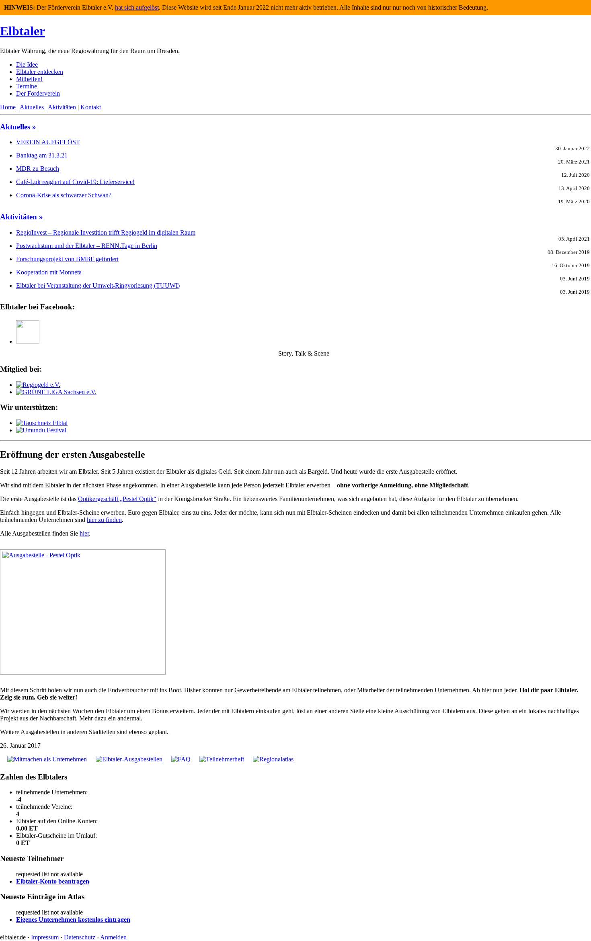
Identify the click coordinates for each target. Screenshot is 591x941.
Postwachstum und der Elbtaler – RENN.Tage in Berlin (86, 245)
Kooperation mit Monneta (49, 272)
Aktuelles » (18, 127)
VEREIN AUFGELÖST (48, 142)
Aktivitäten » (21, 217)
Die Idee (27, 64)
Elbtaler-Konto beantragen (52, 881)
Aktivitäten (62, 107)
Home (8, 107)
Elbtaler (22, 31)
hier (84, 533)
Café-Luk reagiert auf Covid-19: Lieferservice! (75, 181)
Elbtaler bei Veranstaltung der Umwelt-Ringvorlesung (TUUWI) (98, 285)
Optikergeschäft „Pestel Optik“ (117, 498)
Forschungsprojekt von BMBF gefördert (67, 259)
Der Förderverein (38, 93)
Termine (26, 86)
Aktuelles (32, 107)
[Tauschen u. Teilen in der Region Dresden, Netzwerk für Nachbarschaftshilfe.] (42, 422)
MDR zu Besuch (37, 168)
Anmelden (113, 937)
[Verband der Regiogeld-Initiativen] (38, 384)
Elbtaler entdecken (39, 71)
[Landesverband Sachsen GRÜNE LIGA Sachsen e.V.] (56, 392)
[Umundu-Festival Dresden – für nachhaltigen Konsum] (41, 430)
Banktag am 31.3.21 (42, 155)
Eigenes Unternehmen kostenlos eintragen (73, 919)
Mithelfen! (29, 79)
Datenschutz (79, 937)
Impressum (45, 937)
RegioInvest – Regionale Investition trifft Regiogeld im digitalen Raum (105, 232)
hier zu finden (104, 519)
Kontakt (90, 107)
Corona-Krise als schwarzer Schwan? (63, 195)
